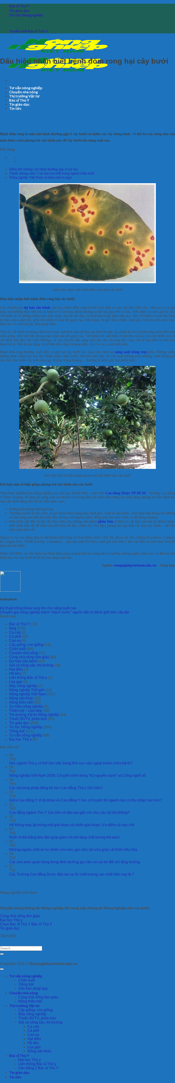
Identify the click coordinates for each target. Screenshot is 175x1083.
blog (12, 628)
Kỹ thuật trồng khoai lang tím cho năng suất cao (38, 608)
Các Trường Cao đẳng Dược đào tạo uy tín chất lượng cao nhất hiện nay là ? (71, 874)
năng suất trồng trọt (131, 352)
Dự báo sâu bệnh (23, 661)
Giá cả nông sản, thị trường (31, 665)
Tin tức (15, 108)
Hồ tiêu (15, 673)
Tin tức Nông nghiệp (26, 15)
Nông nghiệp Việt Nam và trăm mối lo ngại (40, 177)
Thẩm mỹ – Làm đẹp (25, 710)
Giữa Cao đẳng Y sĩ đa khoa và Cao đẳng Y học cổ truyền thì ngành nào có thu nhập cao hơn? (85, 800)
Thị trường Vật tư (24, 96)
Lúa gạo (15, 682)
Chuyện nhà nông (23, 92)
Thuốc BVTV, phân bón (28, 719)
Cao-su (15, 640)
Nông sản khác (21, 698)
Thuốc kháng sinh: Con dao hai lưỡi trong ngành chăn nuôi (51, 173)
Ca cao (15, 632)
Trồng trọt (16, 731)
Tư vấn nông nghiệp (25, 88)
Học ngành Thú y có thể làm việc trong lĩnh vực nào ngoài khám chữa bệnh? (70, 763)
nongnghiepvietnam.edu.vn (135, 565)
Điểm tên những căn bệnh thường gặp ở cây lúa (43, 169)
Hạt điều (16, 669)
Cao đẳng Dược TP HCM (125, 493)
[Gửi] (2, 954)
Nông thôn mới (21, 702)
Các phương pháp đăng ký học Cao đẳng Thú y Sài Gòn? (56, 788)
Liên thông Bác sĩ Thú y (28, 678)
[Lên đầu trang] (2, 969)
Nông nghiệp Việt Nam (27, 694)
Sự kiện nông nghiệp (26, 706)
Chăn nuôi (17, 649)
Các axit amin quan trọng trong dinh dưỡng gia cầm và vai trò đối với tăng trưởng (74, 862)
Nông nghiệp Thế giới (27, 690)
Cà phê (15, 636)
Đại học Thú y (20, 739)
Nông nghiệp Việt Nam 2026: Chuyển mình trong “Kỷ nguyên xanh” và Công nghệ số (77, 775)
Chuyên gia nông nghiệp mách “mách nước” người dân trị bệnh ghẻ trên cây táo (64, 612)
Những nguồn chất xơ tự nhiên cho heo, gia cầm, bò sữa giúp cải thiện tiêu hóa (73, 850)
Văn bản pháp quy (33, 988)
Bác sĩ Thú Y (19, 6)
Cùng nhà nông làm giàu (29, 657)
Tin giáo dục (19, 10)
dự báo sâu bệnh (37, 307)
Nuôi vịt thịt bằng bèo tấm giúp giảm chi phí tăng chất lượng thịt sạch (64, 837)
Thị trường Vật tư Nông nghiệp (34, 715)
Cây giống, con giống (26, 645)
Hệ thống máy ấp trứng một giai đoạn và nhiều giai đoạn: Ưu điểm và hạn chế (71, 825)
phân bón (105, 521)
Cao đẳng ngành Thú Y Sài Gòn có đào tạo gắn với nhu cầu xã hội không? (69, 812)
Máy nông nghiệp (23, 686)
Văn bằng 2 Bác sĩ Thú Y (38, 1068)
